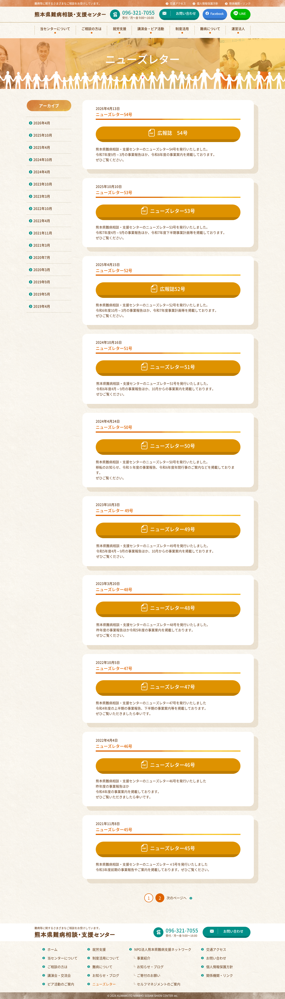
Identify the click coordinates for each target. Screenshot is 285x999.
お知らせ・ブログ (105, 975)
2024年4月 (41, 171)
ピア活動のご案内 (60, 984)
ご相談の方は (57, 966)
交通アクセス (216, 949)
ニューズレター (104, 984)
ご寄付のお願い (146, 975)
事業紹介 (141, 958)
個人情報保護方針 (219, 966)
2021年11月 (42, 233)
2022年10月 (42, 208)
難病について (102, 966)
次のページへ (177, 897)
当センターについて (62, 958)
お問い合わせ (216, 958)
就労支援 (99, 949)
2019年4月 (41, 306)
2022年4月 (41, 220)
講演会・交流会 (59, 975)
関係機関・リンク (219, 975)
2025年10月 (42, 135)
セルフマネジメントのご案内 (156, 984)
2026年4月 (41, 122)
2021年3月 (41, 245)
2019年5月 (41, 294)
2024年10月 (42, 159)
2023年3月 (41, 196)
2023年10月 (42, 184)
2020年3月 (41, 269)
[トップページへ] (70, 14)
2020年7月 (41, 257)
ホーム (52, 949)
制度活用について (105, 958)
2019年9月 (41, 281)
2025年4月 (41, 147)
